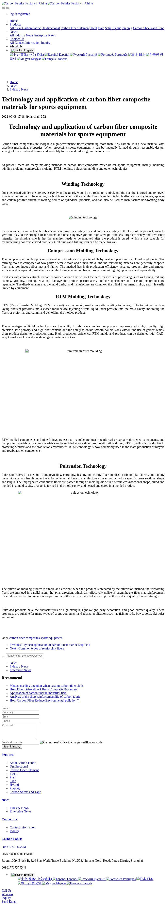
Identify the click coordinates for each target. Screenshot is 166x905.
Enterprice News (20, 670)
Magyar (36, 59)
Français (61, 59)
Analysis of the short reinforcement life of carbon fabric (45, 696)
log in (13, 14)
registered (24, 14)
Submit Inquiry (11, 746)
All (12, 28)
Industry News (19, 89)
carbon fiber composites (24, 638)
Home (14, 20)
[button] (71, 742)
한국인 (36, 883)
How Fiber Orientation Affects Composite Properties (43, 689)
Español (64, 54)
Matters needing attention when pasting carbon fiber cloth (46, 685)
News (13, 85)
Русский (91, 54)
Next (37, 648)
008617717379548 (14, 847)
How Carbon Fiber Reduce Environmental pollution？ (45, 700)
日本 (142, 54)
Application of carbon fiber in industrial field (38, 693)
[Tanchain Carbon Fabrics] (83, 3)
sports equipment (51, 638)
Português (121, 54)
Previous (50, 644)
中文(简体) (36, 54)
